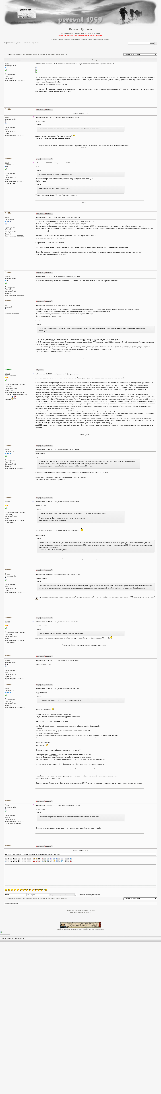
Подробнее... (35, 43)
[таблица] (62, 859)
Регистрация (98, 40)
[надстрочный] (28, 861)
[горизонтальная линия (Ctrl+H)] (39, 859)
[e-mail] (36, 861)
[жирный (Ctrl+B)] (6, 859)
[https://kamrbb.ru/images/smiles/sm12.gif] (38, 890)
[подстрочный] (30, 861)
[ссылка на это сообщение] (36, 64)
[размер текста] (19, 861)
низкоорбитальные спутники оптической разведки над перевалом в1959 (42, 54)
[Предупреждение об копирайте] (39, 861)
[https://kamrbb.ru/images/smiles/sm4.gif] (15, 890)
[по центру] (25, 859)
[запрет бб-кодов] (34, 861)
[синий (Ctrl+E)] (48, 859)
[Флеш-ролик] (68, 859)
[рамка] (34, 859)
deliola (14, 43)
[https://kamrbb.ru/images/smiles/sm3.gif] (12, 890)
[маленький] (25, 861)
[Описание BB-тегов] (71, 859)
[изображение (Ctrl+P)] (45, 861)
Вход (107, 40)
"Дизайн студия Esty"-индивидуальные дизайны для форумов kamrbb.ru (80, 929)
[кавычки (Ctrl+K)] (36, 859)
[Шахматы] (66, 859)
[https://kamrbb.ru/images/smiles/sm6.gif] (21, 890)
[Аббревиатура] (14, 861)
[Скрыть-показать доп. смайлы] (45, 889)
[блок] (57, 859)
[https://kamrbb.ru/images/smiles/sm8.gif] (26, 890)
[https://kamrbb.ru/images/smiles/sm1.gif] (6, 890)
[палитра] (51, 859)
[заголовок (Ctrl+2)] (19, 859)
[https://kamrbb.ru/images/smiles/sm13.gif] (41, 890)
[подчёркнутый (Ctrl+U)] (11, 859)
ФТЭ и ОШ (13, 54)
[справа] (28, 859)
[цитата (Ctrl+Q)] (54, 859)
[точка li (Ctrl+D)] (57, 861)
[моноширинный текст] (16, 861)
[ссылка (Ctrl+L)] (48, 861)
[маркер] (51, 861)
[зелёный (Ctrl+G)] (45, 859)
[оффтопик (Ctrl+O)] (11, 861)
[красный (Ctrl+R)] (43, 859)
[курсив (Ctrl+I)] (8, 859)
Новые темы (87, 40)
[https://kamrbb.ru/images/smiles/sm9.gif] (30, 890)
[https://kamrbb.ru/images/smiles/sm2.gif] (9, 890)
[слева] (22, 859)
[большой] (22, 861)
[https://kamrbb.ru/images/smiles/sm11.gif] (36, 890)
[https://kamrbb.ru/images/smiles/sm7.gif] (24, 890)
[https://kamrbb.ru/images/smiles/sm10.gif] (33, 890)
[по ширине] (30, 859)
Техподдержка (58, 40)
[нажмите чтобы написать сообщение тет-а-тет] (6, 70)
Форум (67, 40)
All (87, 113)
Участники (76, 40)
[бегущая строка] (8, 861)
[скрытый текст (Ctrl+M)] (59, 859)
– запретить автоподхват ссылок (88, 895)
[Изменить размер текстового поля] (6, 861)
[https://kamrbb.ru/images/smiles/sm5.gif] (18, 890)
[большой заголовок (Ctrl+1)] (16, 859)
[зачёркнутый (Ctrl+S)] (14, 859)
